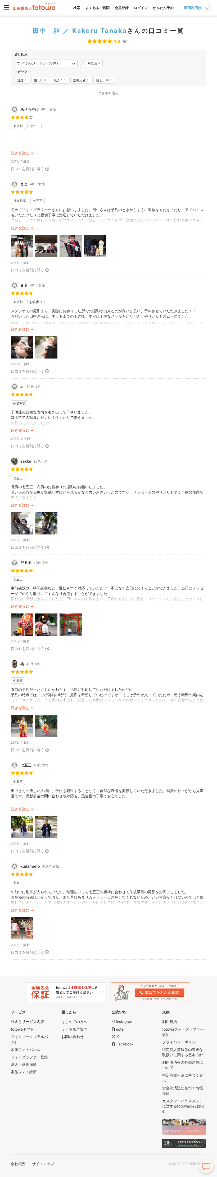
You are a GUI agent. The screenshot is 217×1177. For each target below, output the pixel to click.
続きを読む (20, 153)
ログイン (141, 8)
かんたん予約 (163, 8)
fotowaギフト (22, 1029)
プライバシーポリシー (180, 1042)
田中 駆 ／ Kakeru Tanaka (80, 30)
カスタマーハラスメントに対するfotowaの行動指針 (183, 1106)
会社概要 (18, 1163)
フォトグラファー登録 (29, 1057)
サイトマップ (43, 1163)
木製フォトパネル (25, 1049)
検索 (76, 8)
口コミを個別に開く (27, 168)
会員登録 (122, 8)
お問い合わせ (72, 1036)
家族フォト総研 (24, 1071)
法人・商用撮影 (24, 1064)
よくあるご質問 (97, 8)
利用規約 (169, 1021)
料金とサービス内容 (27, 1021)
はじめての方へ (74, 1021)
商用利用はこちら (198, 8)
